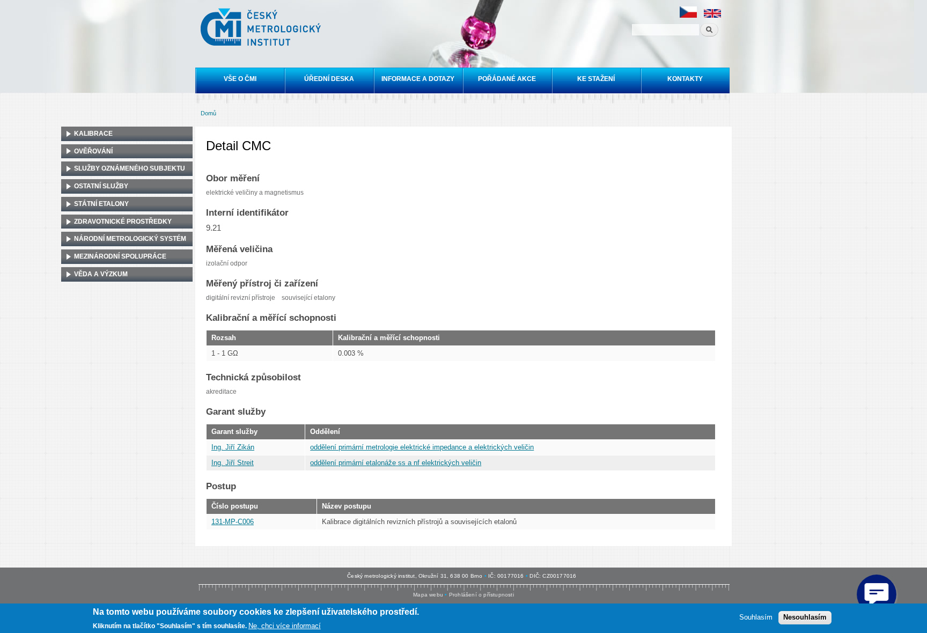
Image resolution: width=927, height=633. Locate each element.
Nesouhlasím (805, 617)
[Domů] (262, 28)
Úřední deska (329, 79)
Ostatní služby (101, 186)
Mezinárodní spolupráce (120, 256)
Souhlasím (755, 617)
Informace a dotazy (417, 79)
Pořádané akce (507, 79)
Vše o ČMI (240, 79)
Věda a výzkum (101, 274)
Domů (208, 113)
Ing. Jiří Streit (232, 463)
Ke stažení (596, 79)
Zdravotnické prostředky (123, 221)
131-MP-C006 (232, 522)
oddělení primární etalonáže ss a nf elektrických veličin (395, 463)
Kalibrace (93, 133)
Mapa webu (428, 595)
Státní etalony (101, 204)
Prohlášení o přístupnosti (481, 595)
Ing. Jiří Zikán (232, 447)
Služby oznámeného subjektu (129, 168)
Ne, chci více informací (284, 625)
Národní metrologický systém (130, 238)
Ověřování (93, 151)
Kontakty (685, 79)
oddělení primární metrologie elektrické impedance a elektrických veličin (422, 447)
